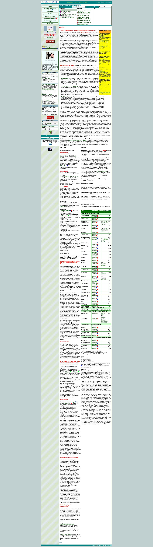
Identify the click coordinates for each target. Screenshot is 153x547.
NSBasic (101, 84)
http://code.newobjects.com (67, 523)
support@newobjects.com (49, 126)
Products (46, 46)
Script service (102, 67)
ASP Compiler (102, 71)
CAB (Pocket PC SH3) (84, 20)
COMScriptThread (65, 210)
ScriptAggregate (66, 403)
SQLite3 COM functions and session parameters (104, 320)
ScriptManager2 (71, 402)
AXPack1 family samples (67, 17)
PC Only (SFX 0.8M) (83, 15)
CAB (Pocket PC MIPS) (84, 22)
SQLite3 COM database (104, 41)
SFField (76, 372)
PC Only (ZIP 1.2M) (83, 17)
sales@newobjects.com (48, 129)
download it (50, 36)
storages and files (103, 264)
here (75, 156)
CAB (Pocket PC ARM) (84, 19)
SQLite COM (64, 86)
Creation (94, 216)
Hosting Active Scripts (66, 13)
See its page (104, 309)
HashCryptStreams (103, 46)
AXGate (100, 63)
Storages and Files (66, 11)
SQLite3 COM (74, 86)
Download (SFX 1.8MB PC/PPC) (84, 10)
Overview (63, 10)
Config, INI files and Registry (68, 14)
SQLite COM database (104, 40)
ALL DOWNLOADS (66, 15)
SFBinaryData (63, 166)
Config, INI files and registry (104, 223)
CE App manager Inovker (104, 92)
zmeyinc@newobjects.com (49, 123)
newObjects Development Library (77, 140)
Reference (94, 215)
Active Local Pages (103, 59)
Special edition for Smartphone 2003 (69, 176)
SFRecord (67, 372)
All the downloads (83, 24)
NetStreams (101, 36)
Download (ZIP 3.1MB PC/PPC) (84, 13)
